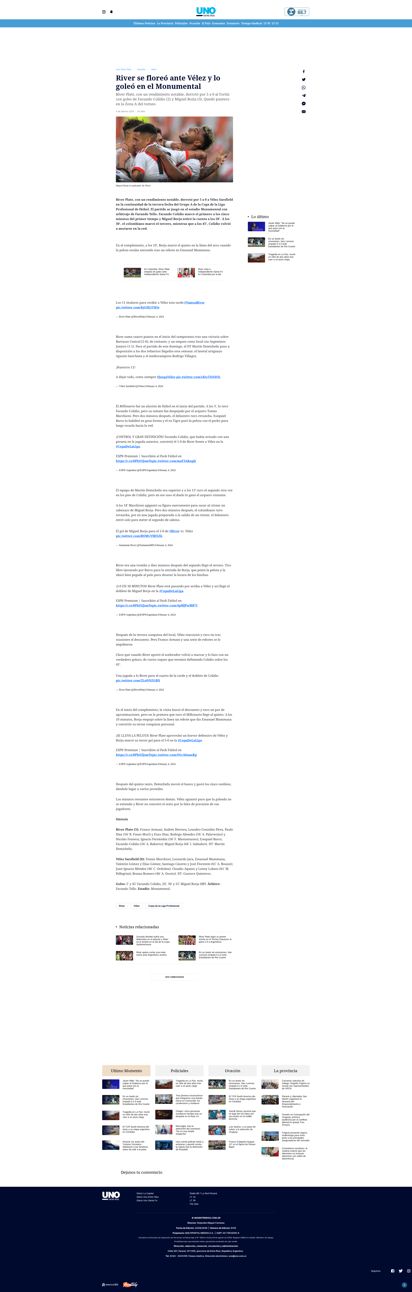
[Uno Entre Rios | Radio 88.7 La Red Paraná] (296, 12)
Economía (218, 23)
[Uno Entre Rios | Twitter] (401, 1271)
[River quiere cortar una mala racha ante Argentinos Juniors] (143, 955)
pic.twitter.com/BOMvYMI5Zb (139, 536)
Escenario (233, 23)
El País (206, 23)
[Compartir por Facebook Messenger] (303, 103)
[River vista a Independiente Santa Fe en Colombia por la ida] (201, 272)
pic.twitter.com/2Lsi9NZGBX (138, 680)
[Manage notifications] (404, 1284)
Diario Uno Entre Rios (148, 1197)
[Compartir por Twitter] (303, 79)
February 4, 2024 (155, 316)
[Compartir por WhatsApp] (303, 87)
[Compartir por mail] (303, 111)
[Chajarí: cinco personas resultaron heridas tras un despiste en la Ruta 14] (179, 1114)
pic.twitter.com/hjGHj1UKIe (137, 307)
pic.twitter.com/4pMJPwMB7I (174, 605)
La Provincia (165, 23)
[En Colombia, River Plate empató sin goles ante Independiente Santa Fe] (149, 272)
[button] (104, 11)
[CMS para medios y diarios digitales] (110, 1284)
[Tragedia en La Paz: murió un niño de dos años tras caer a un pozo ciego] (272, 257)
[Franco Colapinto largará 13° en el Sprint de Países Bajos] (232, 1145)
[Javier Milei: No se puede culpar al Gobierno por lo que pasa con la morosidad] (272, 227)
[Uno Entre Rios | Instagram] (409, 1271)
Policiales (181, 23)
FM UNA (194, 1204)
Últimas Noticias (144, 23)
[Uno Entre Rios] (206, 11)
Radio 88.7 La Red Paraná (203, 1193)
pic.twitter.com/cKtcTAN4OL (198, 377)
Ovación (194, 23)
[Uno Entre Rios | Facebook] (392, 1271)
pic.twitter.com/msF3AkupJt (174, 461)
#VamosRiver (194, 302)
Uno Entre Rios (123, 69)
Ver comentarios (174, 977)
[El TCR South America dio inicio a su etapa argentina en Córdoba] (126, 1130)
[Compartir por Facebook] (303, 71)
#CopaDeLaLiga (128, 446)
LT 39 (267, 23)
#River (174, 531)
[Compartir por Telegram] (303, 95)
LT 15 (275, 23)
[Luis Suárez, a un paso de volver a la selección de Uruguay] (232, 1130)
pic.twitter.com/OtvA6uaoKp (174, 755)
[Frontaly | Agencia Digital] (128, 1284)
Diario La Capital (145, 1193)
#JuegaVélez (166, 377)
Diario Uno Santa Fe (147, 1200)
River (154, 69)
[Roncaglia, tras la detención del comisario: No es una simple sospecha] (179, 1130)
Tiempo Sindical (251, 23)
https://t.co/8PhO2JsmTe (134, 461)
